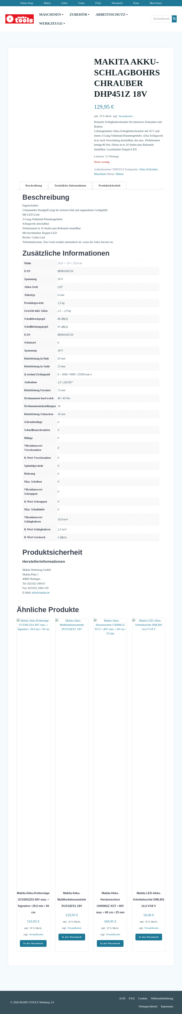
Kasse (136, 3)
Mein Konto (156, 3)
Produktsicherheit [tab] (109, 185)
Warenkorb (117, 3)
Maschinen (50, 14)
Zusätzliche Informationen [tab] (70, 185)
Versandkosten (125, 116)
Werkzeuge (51, 23)
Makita (47, 3)
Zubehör (78, 14)
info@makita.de (41, 592)
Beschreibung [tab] (33, 185)
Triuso (81, 3)
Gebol (64, 3)
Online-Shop (26, 3)
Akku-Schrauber (148, 169)
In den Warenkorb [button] (33, 943)
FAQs (98, 3)
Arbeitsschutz (110, 14)
